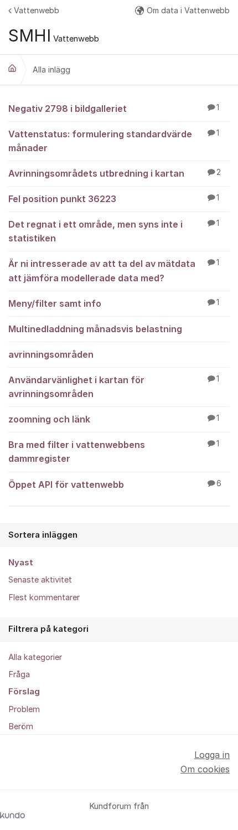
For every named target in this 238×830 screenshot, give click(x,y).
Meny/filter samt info (113, 303)
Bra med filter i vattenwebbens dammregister (113, 451)
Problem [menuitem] (24, 709)
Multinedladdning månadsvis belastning (95, 328)
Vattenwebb (36, 10)
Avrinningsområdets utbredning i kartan (114, 173)
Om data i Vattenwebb (188, 10)
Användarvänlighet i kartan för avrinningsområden (113, 386)
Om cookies (205, 769)
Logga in (212, 754)
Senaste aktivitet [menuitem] (40, 580)
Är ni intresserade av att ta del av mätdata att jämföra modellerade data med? (113, 270)
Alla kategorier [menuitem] (35, 657)
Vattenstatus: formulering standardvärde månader (113, 140)
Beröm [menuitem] (20, 726)
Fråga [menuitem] (19, 674)
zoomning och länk (113, 419)
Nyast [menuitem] (20, 563)
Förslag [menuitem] (24, 692)
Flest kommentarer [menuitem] (44, 597)
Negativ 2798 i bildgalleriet (113, 108)
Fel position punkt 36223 (113, 198)
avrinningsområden (51, 354)
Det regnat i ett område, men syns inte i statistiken (113, 231)
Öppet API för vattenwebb (114, 484)
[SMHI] (12, 68)
